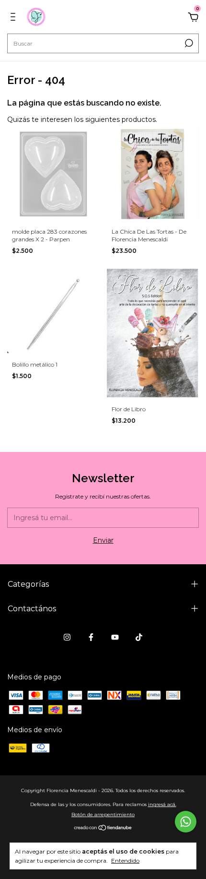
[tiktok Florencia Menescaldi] (139, 637)
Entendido (125, 860)
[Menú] (14, 18)
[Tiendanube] (103, 828)
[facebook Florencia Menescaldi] (91, 637)
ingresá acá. (162, 804)
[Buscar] (188, 43)
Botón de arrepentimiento (103, 814)
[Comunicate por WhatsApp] (185, 821)
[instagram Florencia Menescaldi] (67, 637)
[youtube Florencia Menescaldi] (115, 637)
